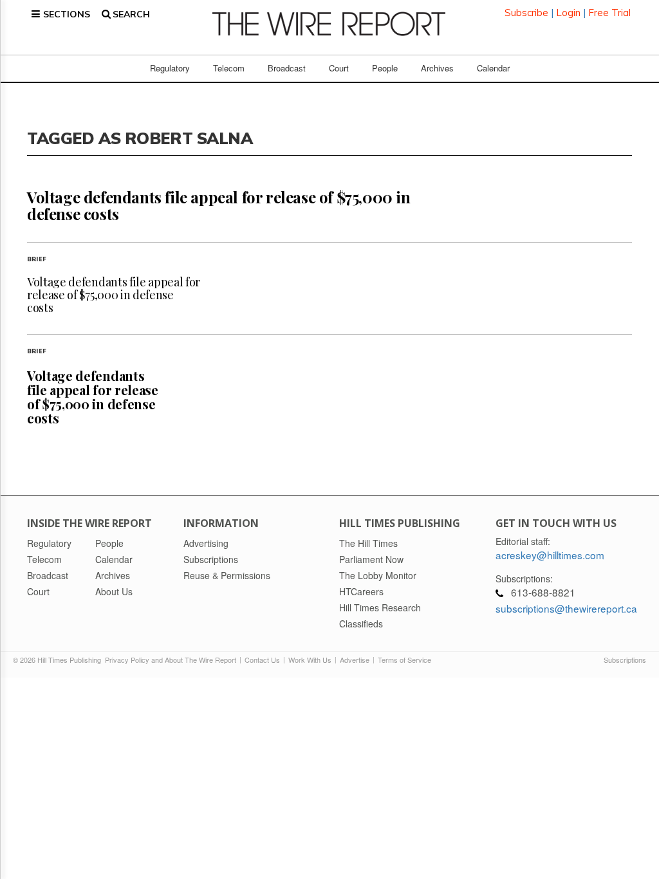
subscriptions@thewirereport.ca (566, 608)
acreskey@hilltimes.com (550, 555)
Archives (437, 68)
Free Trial (609, 12)
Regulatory (170, 68)
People (385, 68)
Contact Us (262, 659)
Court (339, 68)
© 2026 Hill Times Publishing (59, 659)
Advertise (354, 659)
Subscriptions (625, 659)
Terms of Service (404, 659)
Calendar (493, 68)
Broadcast (287, 68)
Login (568, 12)
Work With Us (309, 659)
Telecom (229, 68)
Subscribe (526, 12)
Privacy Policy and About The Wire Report (170, 659)
